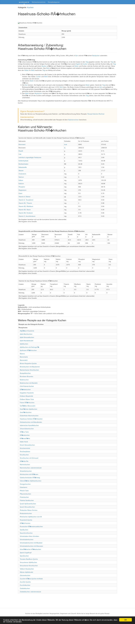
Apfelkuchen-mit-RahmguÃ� (29, 347)
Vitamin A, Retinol (24, 196)
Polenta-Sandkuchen (27, 500)
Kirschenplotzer (25, 451)
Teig (87, 62)
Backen (44, 66)
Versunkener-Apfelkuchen (28, 562)
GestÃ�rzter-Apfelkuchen (28, 409)
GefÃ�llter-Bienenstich (27, 406)
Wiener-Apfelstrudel (26, 572)
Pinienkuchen (24, 497)
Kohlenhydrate (23, 161)
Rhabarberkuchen (26, 513)
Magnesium (22, 190)
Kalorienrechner (73, 120)
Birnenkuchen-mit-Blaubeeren (30, 367)
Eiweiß (21, 151)
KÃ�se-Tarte (24, 432)
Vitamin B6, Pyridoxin (26, 213)
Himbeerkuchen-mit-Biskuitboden (31, 422)
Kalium (21, 180)
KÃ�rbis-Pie (24, 461)
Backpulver (96, 55)
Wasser (21, 170)
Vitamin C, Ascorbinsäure (27, 216)
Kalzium (21, 183)
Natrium (21, 177)
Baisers (22, 353)
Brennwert (22, 144)
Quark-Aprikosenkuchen (28, 504)
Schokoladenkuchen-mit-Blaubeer (31, 543)
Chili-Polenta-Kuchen (27, 386)
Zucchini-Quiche (25, 582)
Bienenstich (24, 360)
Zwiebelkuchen (25, 588)
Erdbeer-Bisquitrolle (26, 396)
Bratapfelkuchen (25, 373)
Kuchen (30, 7)
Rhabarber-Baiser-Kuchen (28, 510)
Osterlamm (23, 487)
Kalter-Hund (24, 442)
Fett (20, 154)
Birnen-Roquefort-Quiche (28, 363)
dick (100, 87)
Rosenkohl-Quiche (26, 520)
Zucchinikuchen (25, 585)
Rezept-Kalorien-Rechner (95, 114)
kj (64, 148)
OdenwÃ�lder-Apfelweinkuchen (30, 481)
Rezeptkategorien (54, 2)
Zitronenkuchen (25, 575)
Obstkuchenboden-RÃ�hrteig (30, 477)
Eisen (20, 193)
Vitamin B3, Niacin (25, 209)
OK (125, 619)
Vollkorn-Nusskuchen (27, 569)
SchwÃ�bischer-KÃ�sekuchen (30, 549)
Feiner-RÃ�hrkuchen (27, 402)
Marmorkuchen (25, 464)
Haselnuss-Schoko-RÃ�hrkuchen (31, 419)
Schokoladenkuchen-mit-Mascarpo (31, 546)
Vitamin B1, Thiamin (25, 203)
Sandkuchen (24, 530)
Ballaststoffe (23, 167)
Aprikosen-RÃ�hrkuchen (28, 350)
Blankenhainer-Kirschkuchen (29, 370)
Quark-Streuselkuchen (27, 507)
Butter (77, 66)
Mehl (48, 68)
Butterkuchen (24, 380)
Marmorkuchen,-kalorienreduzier (31, 468)
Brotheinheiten (23, 164)
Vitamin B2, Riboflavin (26, 206)
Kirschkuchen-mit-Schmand (29, 458)
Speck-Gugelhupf (25, 552)
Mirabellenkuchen (26, 471)
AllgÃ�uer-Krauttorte (27, 331)
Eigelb (78, 64)
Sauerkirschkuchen (26, 533)
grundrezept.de (24, 2)
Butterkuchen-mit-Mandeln (29, 383)
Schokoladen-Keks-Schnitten (29, 536)
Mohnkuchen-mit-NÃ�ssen (29, 474)
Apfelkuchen (24, 344)
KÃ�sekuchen (25, 435)
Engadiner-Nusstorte (27, 393)
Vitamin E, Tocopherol (26, 200)
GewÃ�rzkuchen (25, 412)
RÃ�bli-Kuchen (25, 523)
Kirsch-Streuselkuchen (27, 445)
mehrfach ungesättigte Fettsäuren (30, 157)
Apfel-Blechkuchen (26, 334)
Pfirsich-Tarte (24, 490)
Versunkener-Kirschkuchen (29, 565)
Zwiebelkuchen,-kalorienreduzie (30, 592)
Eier (76, 55)
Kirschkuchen (24, 455)
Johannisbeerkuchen (27, 428)
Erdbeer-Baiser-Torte (27, 399)
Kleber (26, 70)
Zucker (85, 64)
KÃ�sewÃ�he (25, 438)
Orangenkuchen (25, 484)
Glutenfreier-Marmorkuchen (29, 415)
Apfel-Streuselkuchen (27, 337)
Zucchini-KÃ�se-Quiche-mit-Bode (31, 579)
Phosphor (22, 187)
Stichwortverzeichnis (38, 2)
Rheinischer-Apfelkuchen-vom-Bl (31, 517)
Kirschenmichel (25, 448)
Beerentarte (24, 357)
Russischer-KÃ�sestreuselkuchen (31, 526)
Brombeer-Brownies (26, 376)
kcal (65, 144)
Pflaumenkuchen (25, 494)
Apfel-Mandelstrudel (26, 340)
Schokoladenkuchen (26, 539)
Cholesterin (22, 174)
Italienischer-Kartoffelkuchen (29, 425)
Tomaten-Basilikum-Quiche (29, 559)
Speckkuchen (24, 556)
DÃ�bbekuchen (25, 389)
